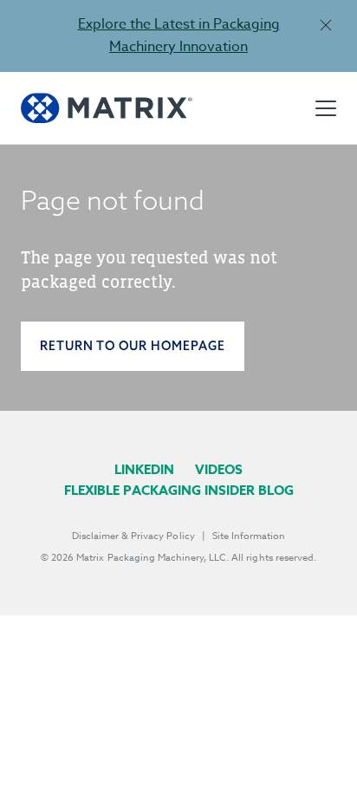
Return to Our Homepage (132, 346)
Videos (219, 469)
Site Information (248, 536)
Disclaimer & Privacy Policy (133, 536)
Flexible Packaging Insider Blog (179, 490)
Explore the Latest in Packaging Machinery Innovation (179, 35)
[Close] (325, 24)
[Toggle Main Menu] (325, 108)
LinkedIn (144, 469)
